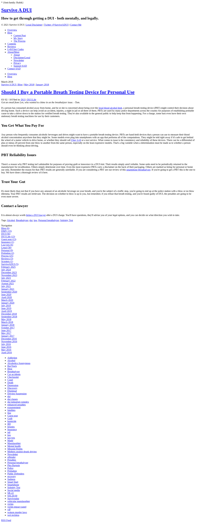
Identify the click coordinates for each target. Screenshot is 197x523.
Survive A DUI (16, 10)
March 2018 (7, 322)
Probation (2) (7, 253)
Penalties (11, 460)
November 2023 (9, 275)
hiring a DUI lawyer (36, 215)
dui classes (12, 399)
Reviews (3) (7, 258)
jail (8, 432)
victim (10, 504)
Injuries (11, 426)
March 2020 (7, 300)
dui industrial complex (18, 402)
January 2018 (42, 84)
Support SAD (20, 66)
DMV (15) (6, 231)
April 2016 (6, 352)
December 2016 (9, 338)
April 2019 (6, 311)
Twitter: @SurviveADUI (56, 24)
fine (9, 413)
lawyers (11, 437)
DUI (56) (5, 234)
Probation (12, 471)
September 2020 (9, 291)
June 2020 (6, 294)
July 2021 (6, 286)
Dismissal (12, 391)
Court (10, 380)
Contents (11, 43)
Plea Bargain (13, 465)
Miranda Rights (14, 449)
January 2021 (7, 289)
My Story (18, 38)
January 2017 (7, 336)
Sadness (11, 479)
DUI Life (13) (8, 236)
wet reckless (13, 515)
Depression (12, 385)
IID (9, 424)
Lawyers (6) (7, 245)
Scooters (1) (7, 261)
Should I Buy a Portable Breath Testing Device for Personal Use (68, 92)
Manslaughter (14, 443)
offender (11, 457)
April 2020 (6, 297)
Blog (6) (5, 228)
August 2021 (7, 283)
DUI (23, 99)
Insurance (12, 429)
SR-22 (10, 493)
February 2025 (8, 267)
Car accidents (13, 374)
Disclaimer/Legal (22, 57)
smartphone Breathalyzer (138, 169)
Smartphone (13, 484)
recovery (11, 476)
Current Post (20, 35)
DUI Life (31, 99)
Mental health (14, 446)
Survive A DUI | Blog (11, 84)
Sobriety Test (66, 220)
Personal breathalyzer (48, 220)
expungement (13, 407)
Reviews (11, 46)
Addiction (12, 357)
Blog (9, 32)
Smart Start (12, 482)
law (35, 220)
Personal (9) (7, 250)
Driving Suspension (17, 393)
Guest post (12, 415)
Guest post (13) (8, 239)
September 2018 (9, 316)
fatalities (11, 410)
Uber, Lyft (76, 140)
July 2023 (6, 278)
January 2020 (7, 303)
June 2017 (6, 330)
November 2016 (9, 341)
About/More (13, 52)
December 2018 (9, 314)
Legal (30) (6, 247)
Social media (13, 490)
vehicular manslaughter (18, 501)
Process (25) (7, 256)
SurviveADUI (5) (9, 264)
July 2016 (6, 344)
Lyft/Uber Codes (15, 49)
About (17, 55)
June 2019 (6, 308)
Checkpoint (13, 377)
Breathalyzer (22, 220)
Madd (10, 440)
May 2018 (29, 84)
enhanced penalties (16, 404)
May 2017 (6, 333)
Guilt (9, 418)
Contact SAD (14, 68)
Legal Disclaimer (34, 24)
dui (30, 220)
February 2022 (8, 280)
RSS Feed (6, 520)
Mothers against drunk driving (22, 451)
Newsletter (19, 60)
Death (10, 382)
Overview (12, 30)
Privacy (17, 63)
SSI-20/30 (12, 495)
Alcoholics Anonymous (18, 363)
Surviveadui (13, 498)
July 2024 (6, 269)
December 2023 (9, 272)
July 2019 (6, 305)
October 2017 (8, 327)
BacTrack (12, 366)
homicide (11, 421)
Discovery (12, 388)
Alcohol (11, 220)
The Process (19, 41)
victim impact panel (16, 507)
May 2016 (6, 349)
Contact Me (75, 24)
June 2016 (6, 347)
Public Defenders (15, 473)
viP (9, 509)
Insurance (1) (7, 242)
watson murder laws (17, 512)
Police (10, 468)
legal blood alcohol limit (110, 108)
